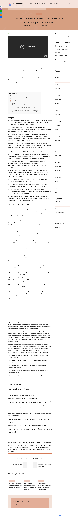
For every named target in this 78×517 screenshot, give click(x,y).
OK (60, 515)
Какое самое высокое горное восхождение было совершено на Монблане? (27, 111)
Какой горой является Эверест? (19, 104)
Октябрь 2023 (58, 166)
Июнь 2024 (57, 140)
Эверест (11, 95)
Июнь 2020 (57, 185)
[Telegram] (1, 13)
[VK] (1, 7)
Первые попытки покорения (17, 98)
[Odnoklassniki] (1, 15)
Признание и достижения (17, 101)
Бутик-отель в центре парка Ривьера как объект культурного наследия (62, 45)
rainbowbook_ (27, 25)
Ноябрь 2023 (57, 162)
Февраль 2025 (58, 121)
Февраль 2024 (58, 155)
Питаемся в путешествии (42, 4)
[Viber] (1, 9)
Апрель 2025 (57, 114)
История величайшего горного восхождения (19, 97)
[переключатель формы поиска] (69, 4)
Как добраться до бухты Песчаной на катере (62, 64)
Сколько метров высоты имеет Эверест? (21, 106)
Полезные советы (32, 4)
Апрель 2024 (57, 147)
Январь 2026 (57, 95)
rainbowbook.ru (17, 3)
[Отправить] (1, 17)
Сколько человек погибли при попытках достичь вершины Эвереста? (26, 110)
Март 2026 (57, 92)
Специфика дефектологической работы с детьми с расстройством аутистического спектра (61, 51)
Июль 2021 (57, 181)
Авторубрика (64, 4)
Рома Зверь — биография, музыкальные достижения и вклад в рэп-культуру (15, 485)
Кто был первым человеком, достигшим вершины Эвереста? (24, 107)
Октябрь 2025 (58, 99)
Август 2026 (57, 73)
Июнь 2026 (57, 80)
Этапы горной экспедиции (17, 100)
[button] (39, 93)
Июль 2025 (57, 103)
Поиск (56, 33)
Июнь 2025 (57, 107)
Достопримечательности (54, 3)
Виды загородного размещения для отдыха (62, 56)
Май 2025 (57, 110)
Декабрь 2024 (58, 129)
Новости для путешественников (41, 3)
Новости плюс (58, 219)
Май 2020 (57, 188)
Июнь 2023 (57, 173)
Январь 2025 (57, 125)
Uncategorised (39, 13)
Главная (30, 3)
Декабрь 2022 (58, 177)
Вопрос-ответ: (13, 103)
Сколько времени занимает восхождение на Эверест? (23, 108)
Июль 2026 (57, 77)
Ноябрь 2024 (57, 133)
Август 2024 (57, 136)
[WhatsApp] (1, 11)
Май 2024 (57, 144)
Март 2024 (57, 151)
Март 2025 (57, 118)
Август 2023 (57, 170)
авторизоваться (34, 504)
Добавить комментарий (49, 25)
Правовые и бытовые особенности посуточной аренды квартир (62, 60)
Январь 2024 (57, 159)
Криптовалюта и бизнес (55, 4)
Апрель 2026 (57, 88)
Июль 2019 (57, 192)
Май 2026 (57, 84)
